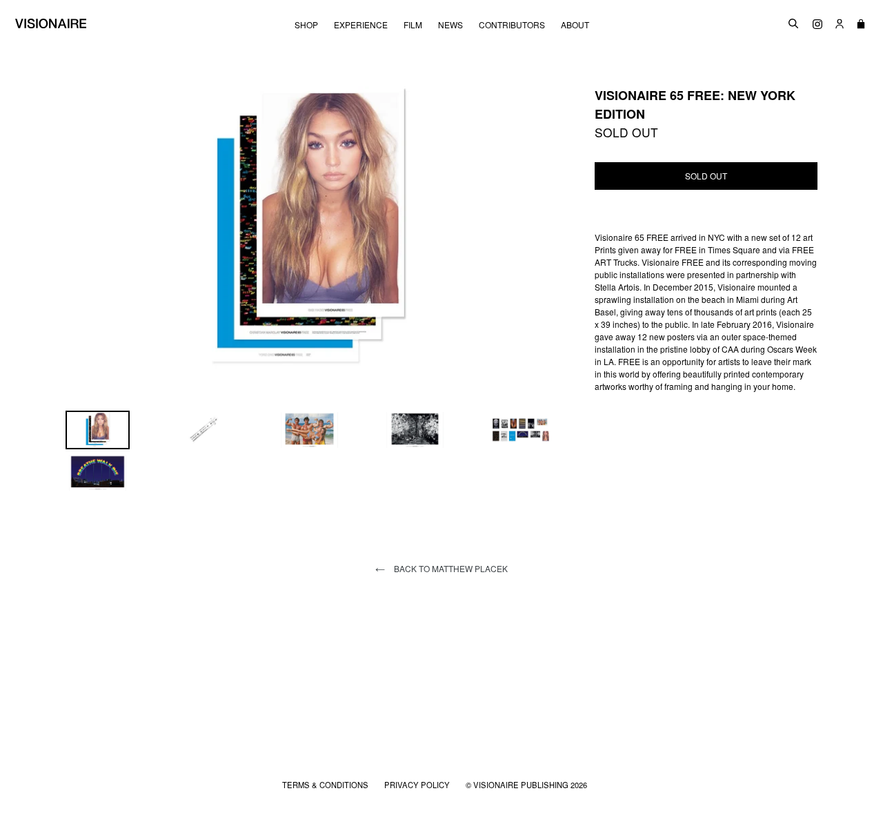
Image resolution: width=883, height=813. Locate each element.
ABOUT (575, 25)
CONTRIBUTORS (512, 25)
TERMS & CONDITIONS (326, 784)
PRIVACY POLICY (418, 784)
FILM (413, 25)
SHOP (306, 25)
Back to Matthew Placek (450, 568)
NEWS (450, 25)
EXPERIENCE (361, 25)
